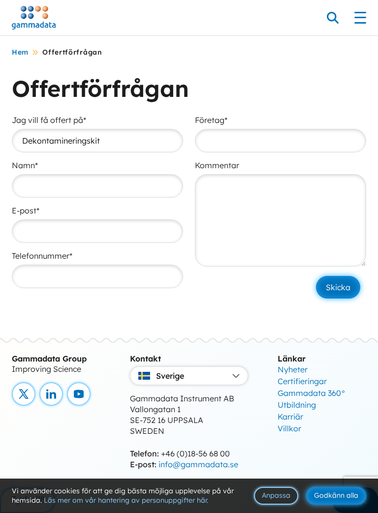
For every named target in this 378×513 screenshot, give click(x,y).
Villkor (289, 428)
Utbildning (297, 405)
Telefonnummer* (42, 256)
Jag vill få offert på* (49, 120)
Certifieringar (302, 381)
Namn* (25, 165)
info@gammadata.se (198, 464)
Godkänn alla (336, 495)
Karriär (290, 417)
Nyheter (293, 369)
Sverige (170, 376)
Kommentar (217, 165)
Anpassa (276, 495)
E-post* (25, 210)
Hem (20, 52)
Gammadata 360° (312, 393)
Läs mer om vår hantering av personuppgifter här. (126, 500)
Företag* (211, 120)
